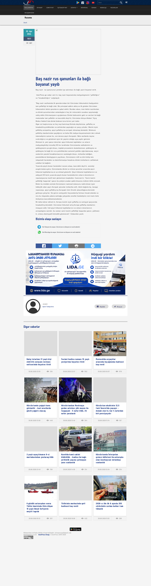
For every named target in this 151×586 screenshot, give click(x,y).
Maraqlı (103, 7)
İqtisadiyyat (62, 7)
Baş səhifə (29, 7)
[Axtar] (121, 2)
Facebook (82, 3)
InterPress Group (44, 535)
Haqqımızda (29, 12)
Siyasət (40, 7)
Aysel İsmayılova (48, 306)
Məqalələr (102, 307)
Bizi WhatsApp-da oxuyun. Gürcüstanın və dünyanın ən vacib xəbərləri (61, 232)
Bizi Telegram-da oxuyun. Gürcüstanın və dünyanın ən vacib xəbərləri (61, 227)
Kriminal (84, 7)
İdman (94, 7)
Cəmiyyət (50, 7)
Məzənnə (28, 17)
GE (126, 2)
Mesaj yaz (119, 307)
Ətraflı (25, 22)
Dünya (73, 7)
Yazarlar (114, 7)
